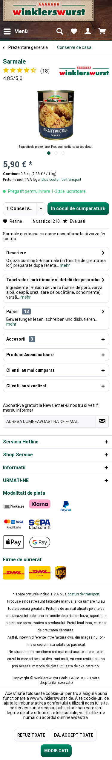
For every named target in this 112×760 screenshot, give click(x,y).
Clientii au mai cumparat (30, 370)
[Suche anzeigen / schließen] (59, 31)
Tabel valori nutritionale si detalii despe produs (53, 279)
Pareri (12, 311)
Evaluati (77, 221)
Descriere (16, 252)
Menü (21, 31)
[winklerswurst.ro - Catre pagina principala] (48, 12)
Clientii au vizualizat (26, 385)
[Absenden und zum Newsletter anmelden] (102, 422)
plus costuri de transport (61, 179)
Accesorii (19, 339)
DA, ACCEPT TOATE (73, 735)
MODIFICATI (56, 750)
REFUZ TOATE (31, 735)
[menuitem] (15, 31)
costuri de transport (83, 594)
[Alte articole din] (84, 71)
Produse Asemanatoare (29, 354)
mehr (64, 265)
